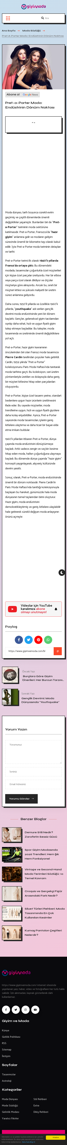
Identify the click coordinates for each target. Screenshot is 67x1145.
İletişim (6, 1056)
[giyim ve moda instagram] (25, 1010)
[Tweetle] (29, 640)
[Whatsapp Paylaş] (48, 640)
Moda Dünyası (10, 1099)
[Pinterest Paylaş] (38, 640)
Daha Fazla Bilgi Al (28, 1142)
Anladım (56, 1137)
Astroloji (6, 1081)
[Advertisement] (33, 173)
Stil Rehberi (40, 1099)
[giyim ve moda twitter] (16, 1010)
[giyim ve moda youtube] (35, 1010)
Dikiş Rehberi (41, 1112)
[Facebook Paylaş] (19, 640)
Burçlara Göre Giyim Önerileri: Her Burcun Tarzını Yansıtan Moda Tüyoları (42, 680)
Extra (36, 1105)
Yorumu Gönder (19, 798)
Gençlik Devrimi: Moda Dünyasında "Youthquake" (40, 700)
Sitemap (6, 1049)
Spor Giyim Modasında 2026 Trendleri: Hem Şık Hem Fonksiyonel (42, 854)
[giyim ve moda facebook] (6, 1010)
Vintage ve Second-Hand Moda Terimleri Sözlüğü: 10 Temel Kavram (44, 874)
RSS (4, 1043)
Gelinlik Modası (10, 1112)
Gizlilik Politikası (11, 1037)
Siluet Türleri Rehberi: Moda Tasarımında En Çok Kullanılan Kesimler (45, 913)
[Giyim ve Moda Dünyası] (33, 6)
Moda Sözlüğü (10, 1105)
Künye (5, 1030)
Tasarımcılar (9, 1074)
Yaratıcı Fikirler (10, 1118)
